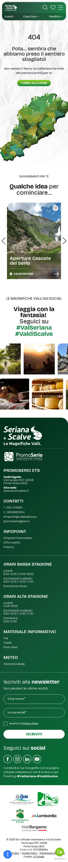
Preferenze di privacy (52, 853)
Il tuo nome (16, 699)
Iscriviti (34, 734)
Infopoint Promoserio (17, 538)
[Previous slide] (3, 240)
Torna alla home (34, 83)
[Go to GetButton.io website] (59, 859)
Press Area (10, 647)
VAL (5, 638)
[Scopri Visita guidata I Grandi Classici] (56, 273)
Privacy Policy (30, 723)
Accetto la (24, 723)
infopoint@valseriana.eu (20, 516)
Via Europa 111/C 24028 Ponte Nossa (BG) (18, 482)
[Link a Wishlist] (53, 7)
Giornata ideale (14, 664)
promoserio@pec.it (16, 521)
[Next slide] (64, 240)
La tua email (16, 712)
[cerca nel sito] (45, 7)
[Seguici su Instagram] (17, 759)
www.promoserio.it (16, 490)
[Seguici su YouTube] (37, 759)
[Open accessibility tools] (7, 854)
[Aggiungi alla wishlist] (55, 208)
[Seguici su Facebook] (7, 759)
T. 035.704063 (12, 507)
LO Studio (38, 856)
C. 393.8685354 (14, 512)
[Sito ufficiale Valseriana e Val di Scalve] (11, 7)
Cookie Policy (29, 853)
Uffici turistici (11, 542)
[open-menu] (60, 7)
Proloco (8, 547)
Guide (7, 642)
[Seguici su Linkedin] (27, 759)
